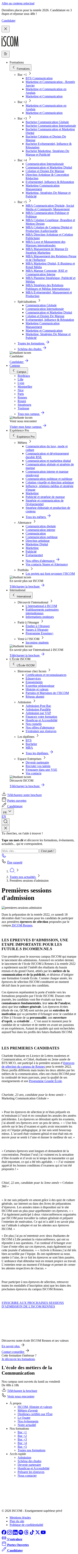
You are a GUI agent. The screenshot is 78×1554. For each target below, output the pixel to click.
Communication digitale (41, 526)
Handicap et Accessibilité (41, 720)
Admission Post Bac (38, 705)
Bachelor (31, 744)
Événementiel (34, 555)
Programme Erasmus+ (40, 633)
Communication (36, 533)
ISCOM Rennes (21, 925)
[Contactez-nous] (4, 857)
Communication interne (40, 530)
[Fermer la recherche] (6, 828)
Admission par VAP (38, 713)
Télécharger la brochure (22, 1390)
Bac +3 (22, 1439)
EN (4, 816)
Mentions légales (20, 1517)
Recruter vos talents (38, 766)
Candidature (15, 806)
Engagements (34, 682)
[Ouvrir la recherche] (6, 821)
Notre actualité (27, 1425)
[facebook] (4, 1533)
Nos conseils (34, 724)
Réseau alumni (35, 696)
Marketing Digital (37, 544)
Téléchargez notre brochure (24, 795)
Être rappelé (14, 862)
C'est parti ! (47, 851)
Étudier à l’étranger (38, 626)
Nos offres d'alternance (40, 727)
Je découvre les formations (18, 1359)
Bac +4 (22, 1443)
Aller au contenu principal (18, 3)
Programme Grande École (45, 1081)
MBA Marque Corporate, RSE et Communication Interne (46, 272)
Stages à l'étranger (37, 629)
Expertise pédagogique (40, 685)
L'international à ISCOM (41, 606)
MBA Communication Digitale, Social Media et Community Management (50, 207)
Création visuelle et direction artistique (50, 482)
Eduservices (33, 678)
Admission (24, 1457)
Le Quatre (24, 1417)
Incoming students (37, 642)
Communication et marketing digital (48, 460)
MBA (29, 747)
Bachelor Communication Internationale (51, 125)
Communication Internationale (45, 164)
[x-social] (38, 1533)
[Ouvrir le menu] (6, 54)
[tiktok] (32, 1533)
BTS (29, 740)
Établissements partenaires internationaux (42, 611)
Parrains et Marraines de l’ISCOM (47, 693)
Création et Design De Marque (45, 171)
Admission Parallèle (38, 709)
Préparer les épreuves (31, 1472)
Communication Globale (41, 305)
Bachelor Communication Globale (47, 122)
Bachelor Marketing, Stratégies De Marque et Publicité (47, 152)
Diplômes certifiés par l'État (35, 1414)
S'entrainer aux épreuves (41, 731)
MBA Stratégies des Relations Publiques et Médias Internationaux (48, 286)
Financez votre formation (41, 716)
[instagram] (10, 1533)
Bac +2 (22, 1435)
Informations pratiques (40, 617)
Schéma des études (29, 1461)
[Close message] (6, 29)
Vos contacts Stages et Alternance (47, 564)
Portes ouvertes (16, 800)
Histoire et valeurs (37, 689)
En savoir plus (11, 1346)
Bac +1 (22, 1432)
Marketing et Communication (44, 96)
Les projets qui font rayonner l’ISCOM (50, 573)
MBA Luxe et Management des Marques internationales (45, 243)
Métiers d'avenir (28, 1410)
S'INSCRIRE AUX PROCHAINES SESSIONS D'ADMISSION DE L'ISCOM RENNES (33, 1304)
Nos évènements (28, 1421)
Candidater (8, 20)
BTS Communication (39, 78)
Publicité (31, 551)
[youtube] (43, 1533)
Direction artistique (38, 540)
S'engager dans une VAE (41, 769)
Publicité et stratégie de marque (45, 497)
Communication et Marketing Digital (49, 167)
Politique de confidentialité (26, 1524)
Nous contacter (27, 1475)
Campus (15, 365)
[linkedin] (15, 1533)
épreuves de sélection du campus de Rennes (38, 1064)
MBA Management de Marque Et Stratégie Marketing (47, 250)
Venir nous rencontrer (20, 1396)
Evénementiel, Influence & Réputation (50, 182)
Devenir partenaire (37, 762)
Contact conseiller (13, 1352)
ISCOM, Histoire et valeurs (35, 1407)
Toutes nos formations (31, 1450)
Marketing (32, 493)
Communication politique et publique (49, 479)
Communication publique (42, 537)
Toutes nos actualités (23, 877)
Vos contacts (33, 773)
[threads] (27, 1533)
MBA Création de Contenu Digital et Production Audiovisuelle (49, 229)
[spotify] (21, 1533)
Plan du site (17, 1521)
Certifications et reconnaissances (46, 675)
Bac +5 (22, 1446)
